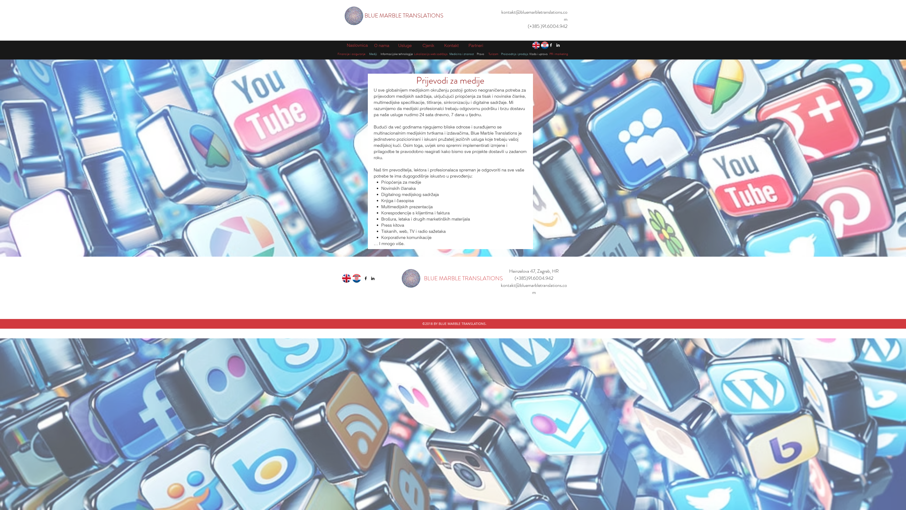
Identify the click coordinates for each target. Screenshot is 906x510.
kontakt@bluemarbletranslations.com (534, 289)
